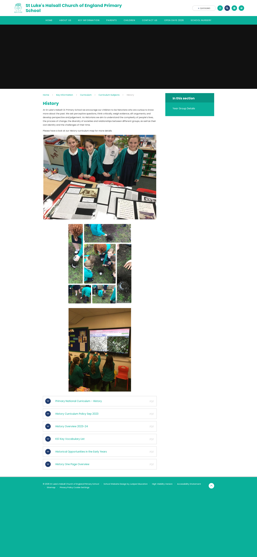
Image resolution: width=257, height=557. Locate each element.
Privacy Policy (66, 487)
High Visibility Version (162, 483)
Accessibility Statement (189, 483)
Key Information (64, 94)
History (130, 94)
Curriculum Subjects (109, 94)
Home (46, 94)
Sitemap (51, 487)
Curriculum (86, 94)
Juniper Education (139, 483)
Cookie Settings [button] (81, 487)
